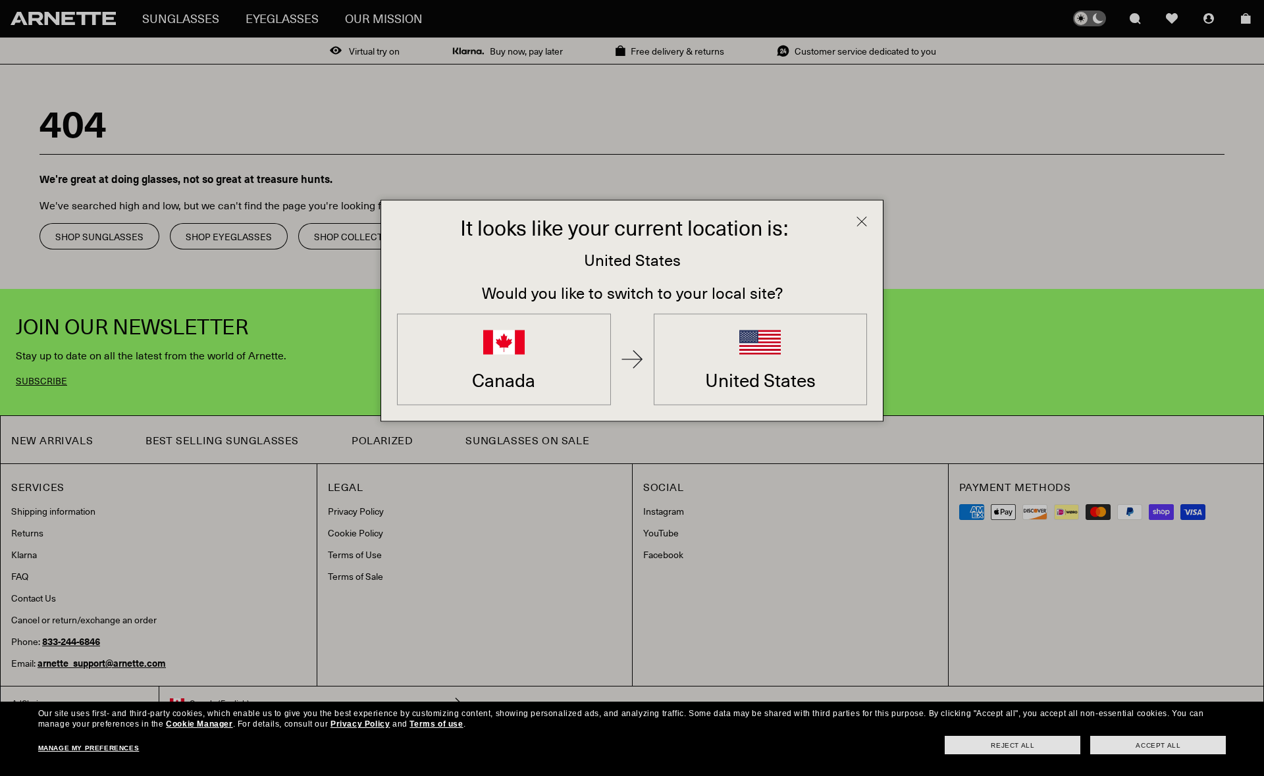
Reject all (1012, 745)
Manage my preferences (89, 748)
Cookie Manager (199, 724)
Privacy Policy (360, 724)
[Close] (862, 221)
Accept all (1158, 745)
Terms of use (436, 724)
